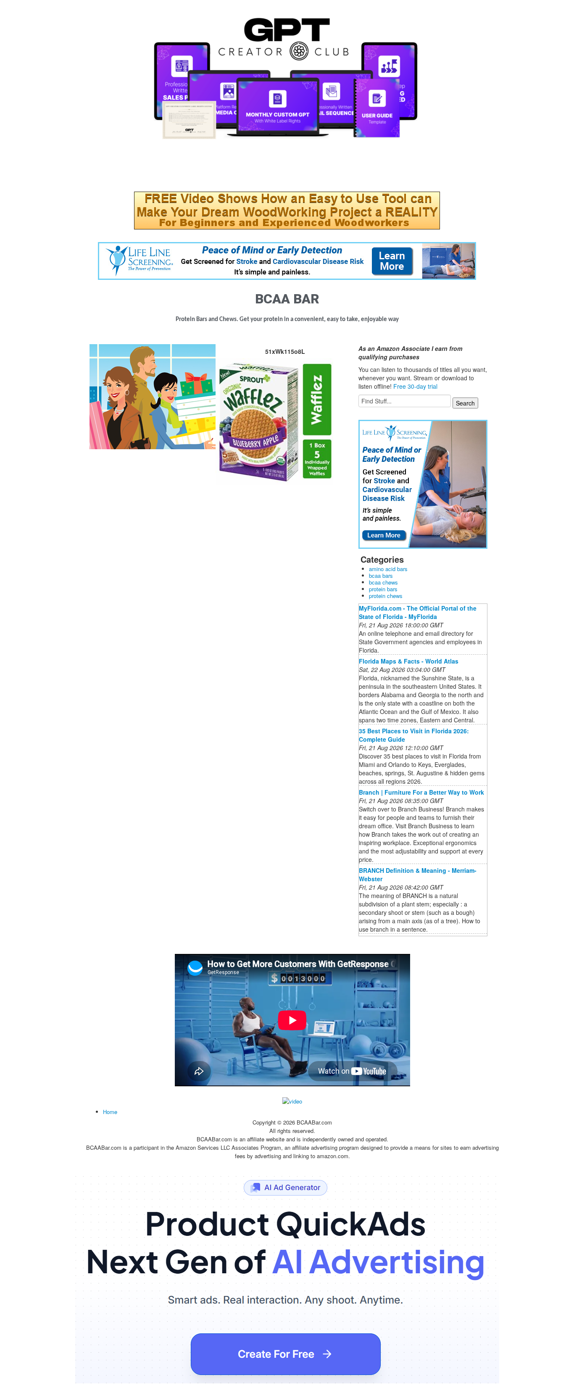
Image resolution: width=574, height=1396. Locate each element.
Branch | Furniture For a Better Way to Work (421, 792)
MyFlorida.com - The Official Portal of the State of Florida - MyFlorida (418, 612)
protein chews (386, 596)
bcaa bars (381, 575)
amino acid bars (388, 569)
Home (110, 1112)
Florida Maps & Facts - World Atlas (408, 661)
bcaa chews (383, 582)
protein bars (383, 589)
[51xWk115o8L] (153, 396)
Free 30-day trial (415, 386)
